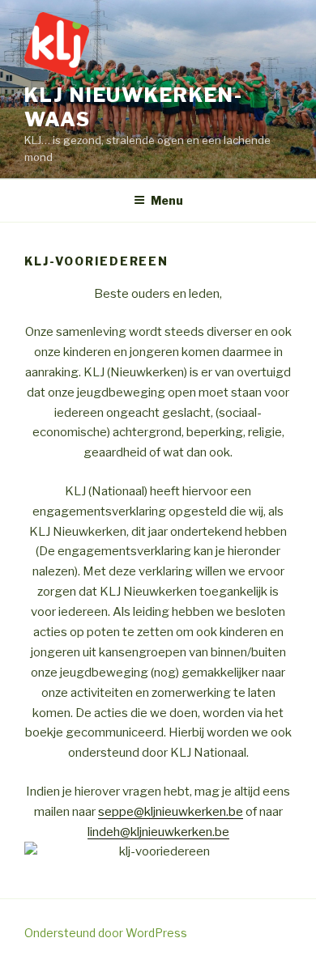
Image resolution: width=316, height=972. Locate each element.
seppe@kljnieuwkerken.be (170, 811)
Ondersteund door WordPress (105, 933)
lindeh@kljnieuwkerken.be (158, 832)
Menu (167, 200)
